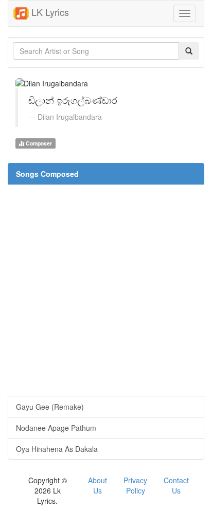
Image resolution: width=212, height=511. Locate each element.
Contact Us (176, 485)
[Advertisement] (106, 290)
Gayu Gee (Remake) (50, 407)
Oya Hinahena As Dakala (57, 449)
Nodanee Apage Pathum (56, 428)
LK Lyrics (49, 12)
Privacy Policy (135, 485)
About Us (97, 485)
